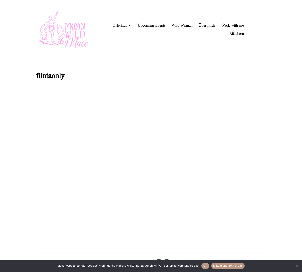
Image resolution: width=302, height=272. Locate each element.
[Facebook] (261, 29)
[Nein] (297, 266)
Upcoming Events (151, 25)
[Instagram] (252, 29)
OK (205, 265)
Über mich (207, 25)
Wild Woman (182, 25)
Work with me (232, 25)
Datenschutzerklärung (228, 265)
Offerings (120, 25)
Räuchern (236, 33)
